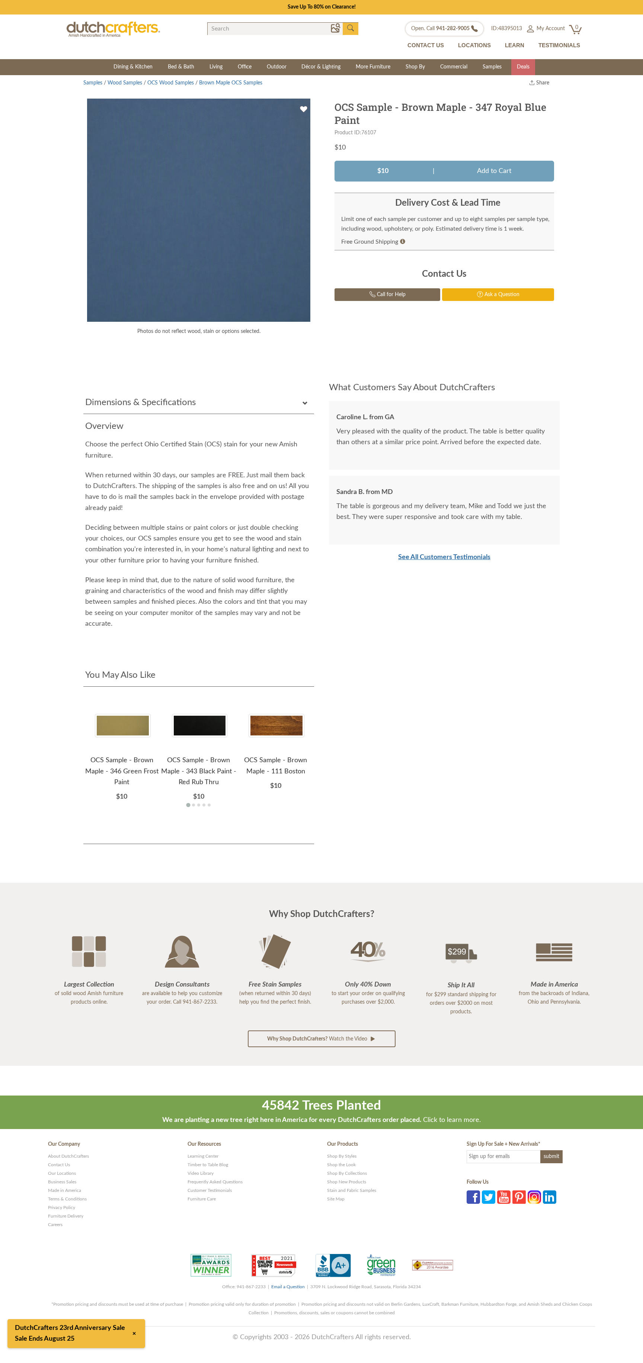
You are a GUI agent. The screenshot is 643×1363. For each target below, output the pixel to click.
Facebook (473, 1197)
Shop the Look (341, 1164)
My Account (550, 28)
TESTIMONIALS (559, 45)
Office (245, 67)
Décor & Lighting (320, 67)
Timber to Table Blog (208, 1164)
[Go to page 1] (188, 805)
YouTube (504, 1197)
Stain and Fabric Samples (351, 1190)
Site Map (336, 1199)
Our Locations (62, 1173)
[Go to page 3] (198, 805)
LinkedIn (549, 1197)
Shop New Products (346, 1182)
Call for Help (390, 294)
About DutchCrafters (68, 1156)
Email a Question (288, 1287)
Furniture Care (202, 1199)
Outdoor (277, 67)
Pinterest (519, 1197)
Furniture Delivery (65, 1216)
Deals (523, 67)
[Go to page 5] (209, 805)
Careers (55, 1224)
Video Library (201, 1173)
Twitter (488, 1197)
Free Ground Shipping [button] (369, 242)
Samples (492, 67)
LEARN (514, 45)
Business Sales (62, 1182)
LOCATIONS (474, 45)
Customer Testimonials (210, 1190)
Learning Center (203, 1156)
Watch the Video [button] (318, 1039)
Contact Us (59, 1164)
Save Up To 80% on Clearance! (322, 7)
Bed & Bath (181, 67)
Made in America (64, 1190)
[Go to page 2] (193, 805)
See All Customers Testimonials (444, 557)
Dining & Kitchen (133, 67)
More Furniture (373, 67)
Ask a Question (501, 294)
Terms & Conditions (67, 1199)
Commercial (453, 67)
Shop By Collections (347, 1173)
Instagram (534, 1197)
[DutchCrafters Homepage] (113, 29)
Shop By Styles (341, 1156)
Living (216, 67)
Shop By (415, 67)
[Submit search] (350, 28)
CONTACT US (425, 45)
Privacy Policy (61, 1207)
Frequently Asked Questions (215, 1182)
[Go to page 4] (203, 805)
